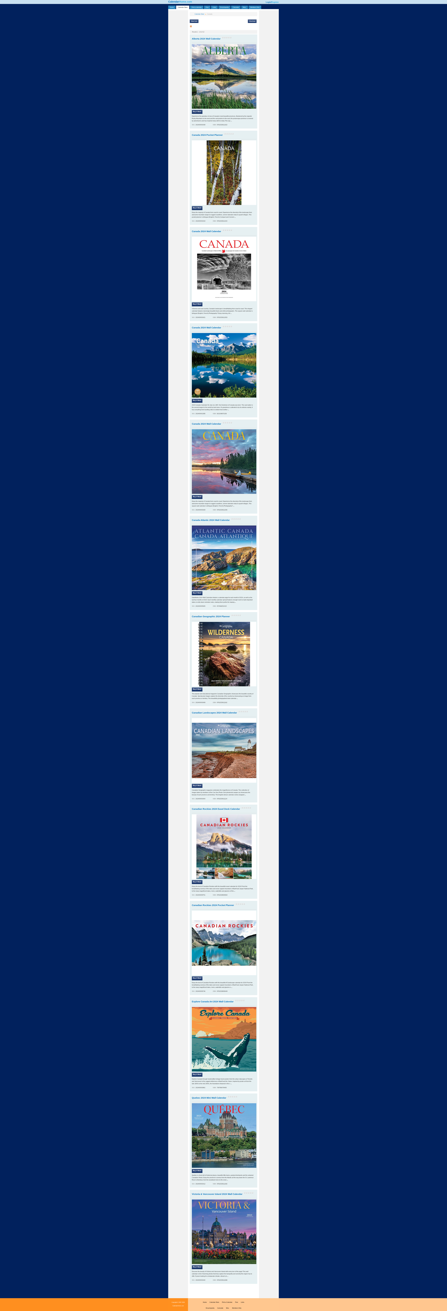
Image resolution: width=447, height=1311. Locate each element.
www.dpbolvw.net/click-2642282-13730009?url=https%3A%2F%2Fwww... (197, 401)
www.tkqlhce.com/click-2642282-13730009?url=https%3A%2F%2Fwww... (197, 497)
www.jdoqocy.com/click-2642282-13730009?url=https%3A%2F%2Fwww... (197, 978)
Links (242, 1302)
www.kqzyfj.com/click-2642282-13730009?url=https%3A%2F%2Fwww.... (197, 208)
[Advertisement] (178, 46)
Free (236, 1302)
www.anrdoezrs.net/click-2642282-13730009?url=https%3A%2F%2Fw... (197, 112)
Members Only (236, 1308)
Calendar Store (214, 1302)
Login (268, 2)
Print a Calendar (227, 1302)
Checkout (252, 21)
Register (275, 2)
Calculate (220, 1308)
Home (205, 1302)
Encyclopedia (210, 1308)
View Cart (194, 21)
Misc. (227, 1308)
